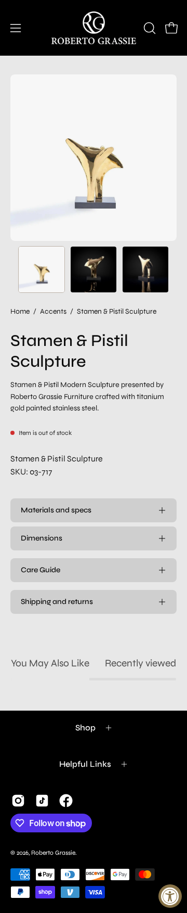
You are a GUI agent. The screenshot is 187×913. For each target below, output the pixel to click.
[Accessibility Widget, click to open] (170, 896)
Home (20, 311)
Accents (53, 311)
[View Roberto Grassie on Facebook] (66, 800)
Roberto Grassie (53, 852)
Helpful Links (85, 764)
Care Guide (40, 569)
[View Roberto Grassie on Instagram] (18, 800)
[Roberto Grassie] (93, 28)
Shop (85, 727)
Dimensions (41, 538)
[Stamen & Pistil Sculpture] (41, 269)
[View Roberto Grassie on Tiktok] (42, 800)
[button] (148, 28)
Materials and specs (56, 510)
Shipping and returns (57, 601)
